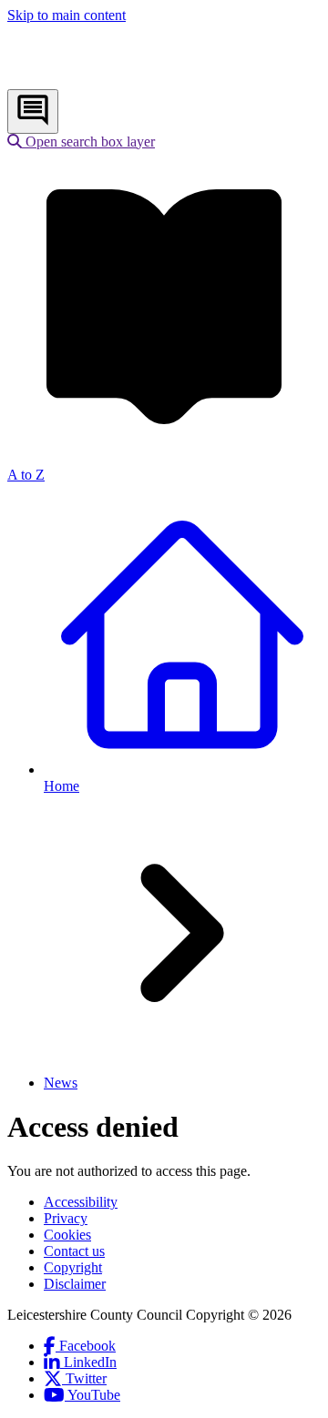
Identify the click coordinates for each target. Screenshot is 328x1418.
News (60, 1082)
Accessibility (81, 1202)
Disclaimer (75, 1283)
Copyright (73, 1267)
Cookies (67, 1234)
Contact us (74, 1251)
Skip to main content (66, 15)
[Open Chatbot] (32, 111)
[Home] (128, 80)
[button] (81, 141)
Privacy (65, 1218)
